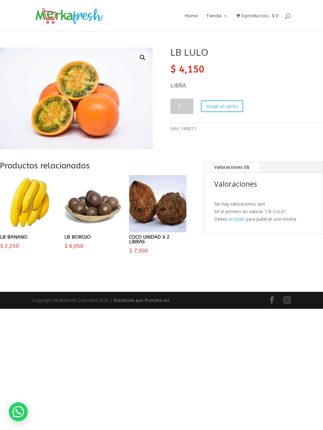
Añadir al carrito (222, 106)
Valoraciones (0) (231, 167)
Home (191, 16)
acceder (237, 219)
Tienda (213, 16)
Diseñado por (142, 300)
